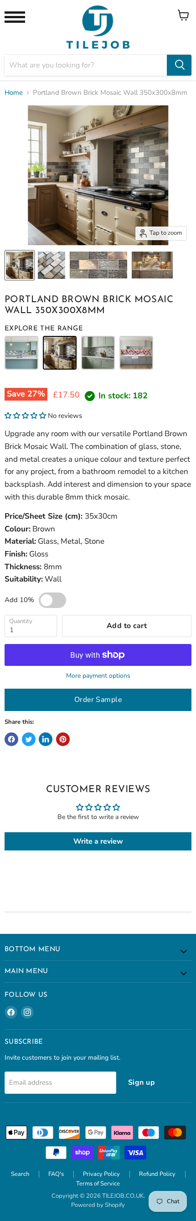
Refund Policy (157, 1174)
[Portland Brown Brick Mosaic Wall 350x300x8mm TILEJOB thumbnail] (51, 265)
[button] (25, 415)
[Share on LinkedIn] (45, 739)
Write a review (98, 841)
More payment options (98, 676)
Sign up (141, 1082)
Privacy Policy (101, 1174)
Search (20, 1174)
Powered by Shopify (98, 1205)
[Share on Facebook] (11, 739)
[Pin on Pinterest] (63, 739)
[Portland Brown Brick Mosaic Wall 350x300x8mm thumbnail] (19, 265)
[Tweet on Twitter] (29, 739)
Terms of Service (98, 1184)
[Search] (179, 65)
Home (14, 93)
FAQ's (56, 1174)
